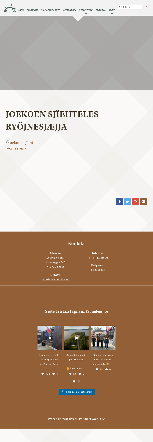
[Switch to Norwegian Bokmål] (146, 6)
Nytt (112, 10)
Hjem (21, 10)
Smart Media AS (94, 419)
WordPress (70, 419)
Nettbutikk (69, 10)
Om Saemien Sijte (50, 10)
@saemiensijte (97, 311)
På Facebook (97, 269)
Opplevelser (86, 10)
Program (101, 10)
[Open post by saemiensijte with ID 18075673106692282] (76, 338)
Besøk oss (32, 10)
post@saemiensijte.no (56, 279)
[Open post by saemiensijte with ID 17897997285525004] (50, 338)
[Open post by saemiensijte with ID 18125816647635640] (103, 338)
